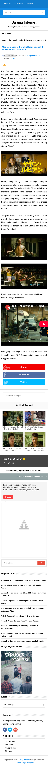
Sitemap (8, 751)
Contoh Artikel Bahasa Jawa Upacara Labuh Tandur (23, 641)
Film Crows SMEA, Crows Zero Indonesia (34, 428)
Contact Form (10, 741)
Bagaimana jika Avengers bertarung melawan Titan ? (23, 580)
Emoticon (8, 497)
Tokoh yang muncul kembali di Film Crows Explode (13, 428)
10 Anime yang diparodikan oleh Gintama (23, 470)
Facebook (24, 374)
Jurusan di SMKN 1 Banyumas (29, 476)
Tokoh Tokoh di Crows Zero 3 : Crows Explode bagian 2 (34, 449)
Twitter (24, 382)
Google (24, 367)
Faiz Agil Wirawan (12, 459)
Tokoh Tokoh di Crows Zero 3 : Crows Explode (12, 449)
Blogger (30, 763)
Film (9, 40)
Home (3, 40)
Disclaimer (9, 745)
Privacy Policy (10, 748)
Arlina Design (20, 763)
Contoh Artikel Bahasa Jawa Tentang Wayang (20, 621)
